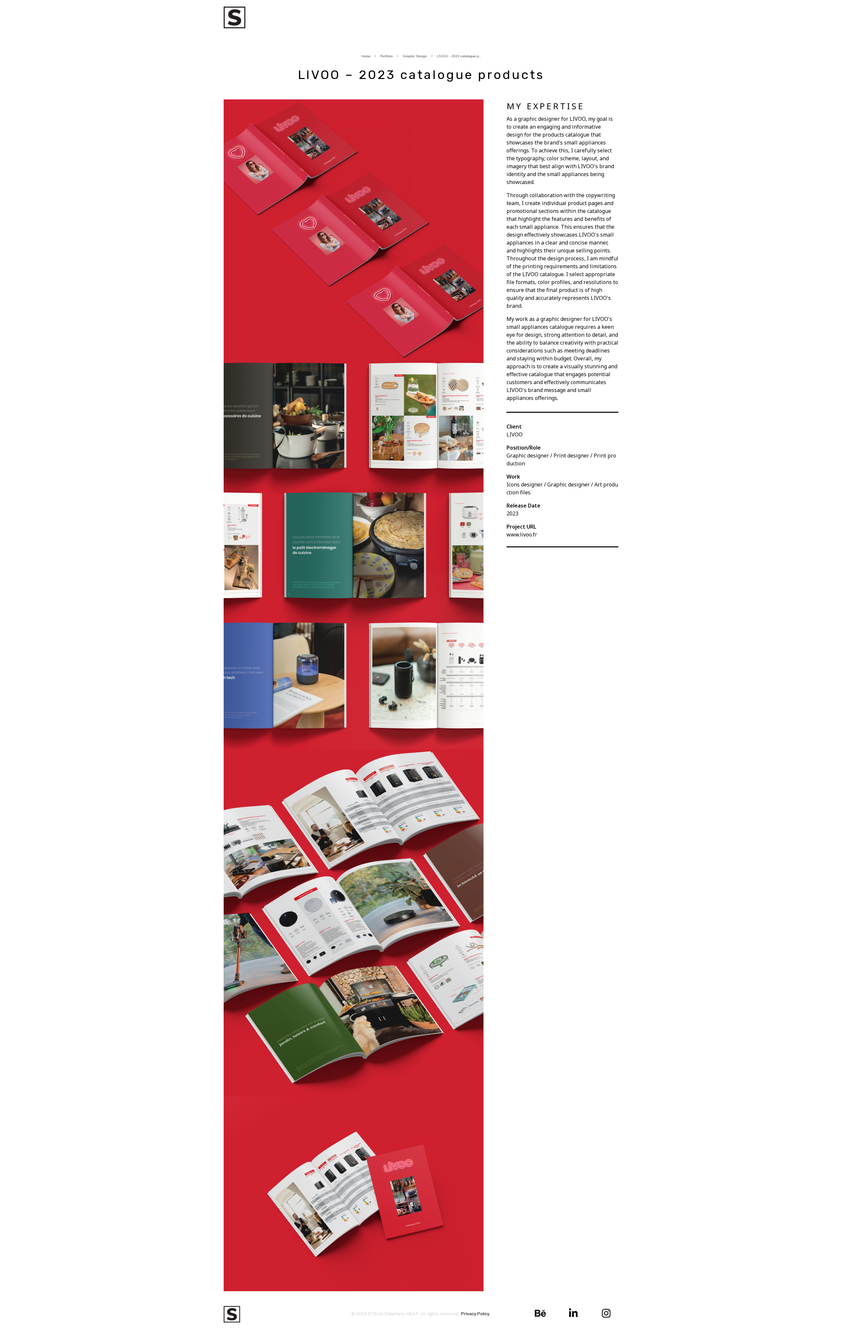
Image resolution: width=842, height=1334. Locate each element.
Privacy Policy (475, 1313)
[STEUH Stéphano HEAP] (234, 17)
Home (365, 56)
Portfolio (386, 56)
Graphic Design (415, 56)
